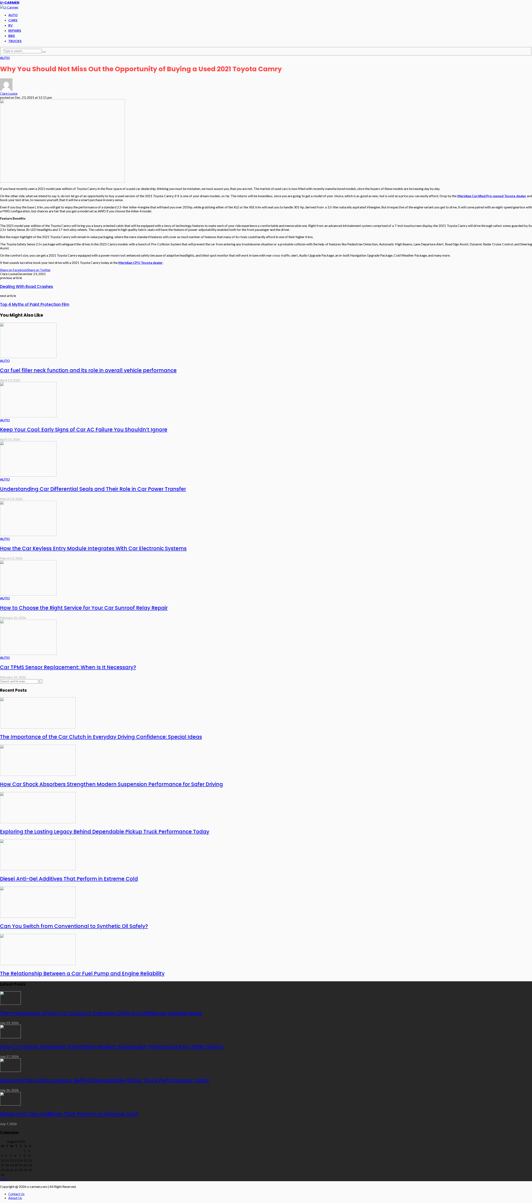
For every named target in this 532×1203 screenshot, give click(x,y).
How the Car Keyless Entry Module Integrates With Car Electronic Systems (93, 548)
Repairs (14, 30)
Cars (12, 20)
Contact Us (16, 1194)
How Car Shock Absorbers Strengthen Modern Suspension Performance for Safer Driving (111, 784)
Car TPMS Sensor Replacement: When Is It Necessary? (68, 667)
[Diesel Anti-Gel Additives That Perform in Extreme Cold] (38, 869)
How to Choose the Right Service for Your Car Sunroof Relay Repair (84, 607)
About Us (15, 1198)
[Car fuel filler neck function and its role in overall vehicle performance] (28, 357)
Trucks (15, 41)
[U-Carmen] (9, 7)
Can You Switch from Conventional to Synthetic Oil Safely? (74, 926)
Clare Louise (8, 93)
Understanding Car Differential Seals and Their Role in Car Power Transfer (93, 489)
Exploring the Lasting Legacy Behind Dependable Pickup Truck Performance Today (104, 831)
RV (10, 25)
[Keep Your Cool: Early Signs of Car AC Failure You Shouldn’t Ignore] (28, 416)
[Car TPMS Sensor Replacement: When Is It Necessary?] (28, 654)
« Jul (3, 1179)
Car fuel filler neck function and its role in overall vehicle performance (88, 370)
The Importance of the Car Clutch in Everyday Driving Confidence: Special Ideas (101, 736)
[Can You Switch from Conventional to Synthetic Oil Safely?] (38, 916)
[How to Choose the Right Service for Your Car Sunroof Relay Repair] (28, 594)
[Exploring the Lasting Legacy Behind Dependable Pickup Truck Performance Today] (38, 822)
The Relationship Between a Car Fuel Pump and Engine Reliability (82, 973)
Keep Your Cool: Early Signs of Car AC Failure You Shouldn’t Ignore (83, 429)
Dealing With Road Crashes (26, 286)
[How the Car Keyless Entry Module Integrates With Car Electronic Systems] (28, 535)
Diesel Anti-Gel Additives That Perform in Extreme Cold (69, 878)
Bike (11, 35)
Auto (13, 15)
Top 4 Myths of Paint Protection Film (34, 304)
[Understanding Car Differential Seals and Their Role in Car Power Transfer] (28, 475)
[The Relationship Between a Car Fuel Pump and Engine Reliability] (38, 964)
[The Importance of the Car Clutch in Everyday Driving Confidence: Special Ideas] (38, 727)
